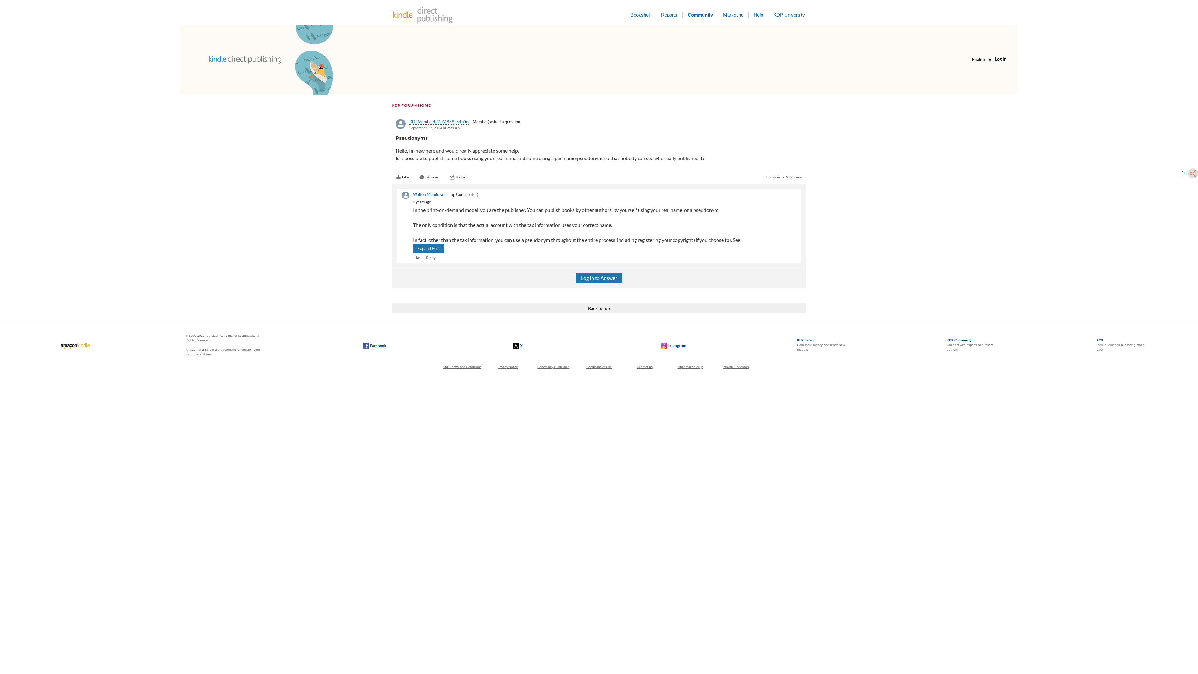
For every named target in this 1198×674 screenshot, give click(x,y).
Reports (669, 14)
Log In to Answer (599, 278)
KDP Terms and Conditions (462, 367)
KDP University (789, 14)
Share (460, 177)
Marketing (733, 14)
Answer (433, 177)
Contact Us (645, 367)
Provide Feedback (736, 367)
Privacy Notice (508, 367)
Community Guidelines (553, 367)
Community (700, 14)
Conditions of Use (599, 367)
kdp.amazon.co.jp (690, 367)
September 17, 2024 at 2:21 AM (435, 127)
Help (758, 14)
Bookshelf (641, 14)
